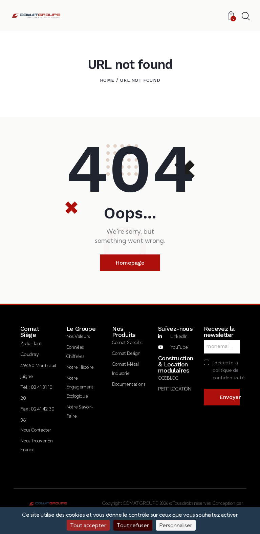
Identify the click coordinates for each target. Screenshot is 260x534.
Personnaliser (175, 525)
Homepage (130, 263)
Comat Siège (29, 332)
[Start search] (246, 16)
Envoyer (229, 397)
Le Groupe (81, 329)
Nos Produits (123, 332)
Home (107, 80)
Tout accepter (88, 525)
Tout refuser (133, 525)
